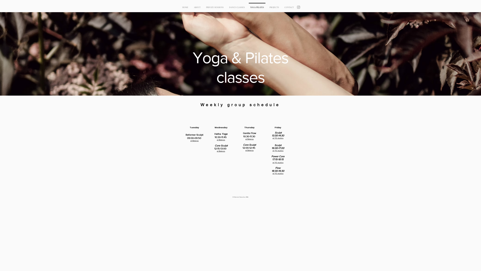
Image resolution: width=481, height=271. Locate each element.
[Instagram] (298, 7)
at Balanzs (194, 141)
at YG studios (278, 138)
